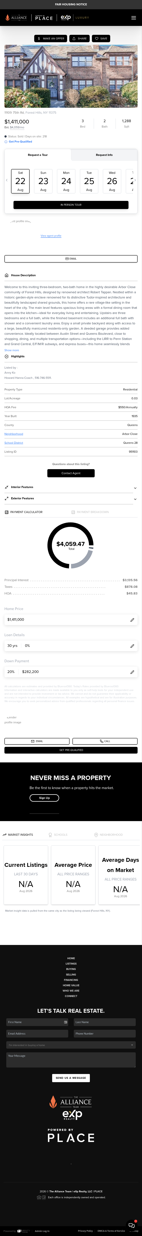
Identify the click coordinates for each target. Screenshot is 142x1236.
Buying (71, 969)
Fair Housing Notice (71, 4)
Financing (71, 980)
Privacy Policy (85, 1231)
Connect (71, 996)
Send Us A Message (71, 1078)
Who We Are (71, 990)
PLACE (98, 1191)
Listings (71, 963)
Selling (71, 974)
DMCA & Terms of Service (111, 1231)
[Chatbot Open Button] (132, 1226)
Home (71, 958)
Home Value (71, 985)
